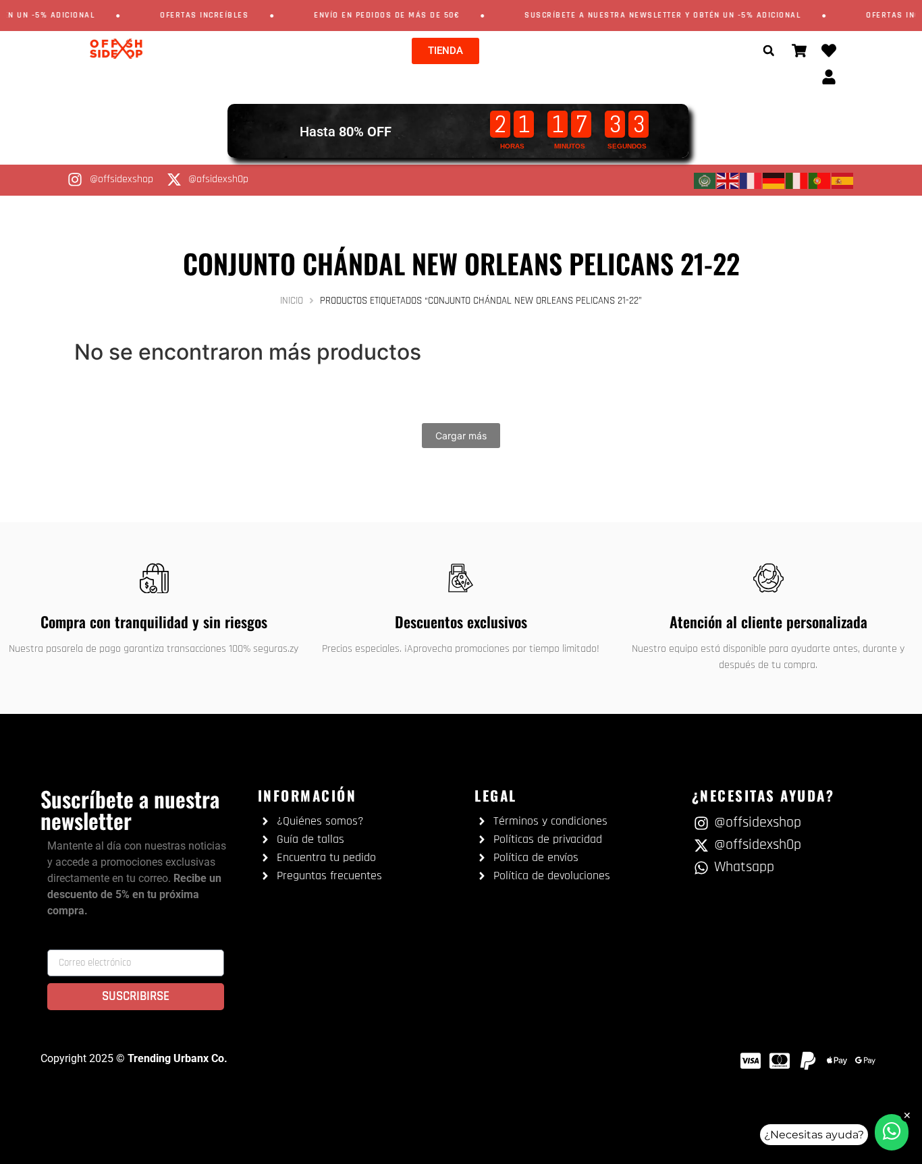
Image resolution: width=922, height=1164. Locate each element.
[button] (769, 50)
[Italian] (797, 180)
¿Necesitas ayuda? (814, 1134)
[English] (728, 180)
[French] (751, 180)
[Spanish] (843, 180)
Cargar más (461, 435)
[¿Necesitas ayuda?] (892, 1132)
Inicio (291, 300)
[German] (774, 180)
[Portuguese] (820, 180)
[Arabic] (705, 180)
